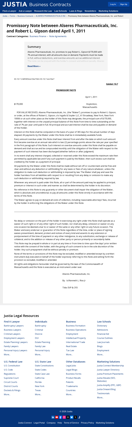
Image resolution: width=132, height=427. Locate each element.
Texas (38, 390)
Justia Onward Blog (106, 389)
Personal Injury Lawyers (15, 350)
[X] (75, 417)
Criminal (39, 329)
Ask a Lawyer (25, 11)
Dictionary (102, 325)
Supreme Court (11, 378)
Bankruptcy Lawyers (14, 325)
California (39, 378)
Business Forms (73, 373)
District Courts (11, 386)
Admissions (102, 329)
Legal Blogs (71, 369)
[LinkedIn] (53, 417)
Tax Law (70, 350)
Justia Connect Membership (110, 365)
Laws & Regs (75, 11)
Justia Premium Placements (110, 373)
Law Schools (60, 11)
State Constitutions (44, 365)
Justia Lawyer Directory (108, 369)
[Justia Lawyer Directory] (79, 417)
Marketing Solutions (108, 11)
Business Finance (38, 36)
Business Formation (75, 325)
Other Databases (75, 361)
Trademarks (72, 386)
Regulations (9, 373)
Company (51, 423)
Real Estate (71, 346)
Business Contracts (25, 16)
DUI (37, 338)
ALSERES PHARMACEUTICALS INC (51, 16)
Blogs (100, 346)
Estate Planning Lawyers (16, 342)
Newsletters (90, 11)
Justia (5, 16)
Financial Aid (103, 334)
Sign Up (123, 4)
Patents (69, 382)
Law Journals (103, 342)
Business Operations (76, 329)
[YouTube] (56, 417)
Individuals (41, 321)
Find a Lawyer (9, 11)
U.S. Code (8, 369)
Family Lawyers (11, 346)
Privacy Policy (87, 423)
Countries (71, 390)
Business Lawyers (12, 329)
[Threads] (67, 417)
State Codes (40, 369)
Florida (38, 382)
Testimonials (103, 393)
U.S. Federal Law (13, 361)
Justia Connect (25, 423)
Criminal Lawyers (12, 334)
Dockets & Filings (12, 390)
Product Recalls (73, 378)
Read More (33, 66)
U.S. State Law (43, 361)
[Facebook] (60, 417)
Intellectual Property (76, 338)
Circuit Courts (10, 382)
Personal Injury (42, 350)
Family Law (40, 346)
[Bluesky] (71, 417)
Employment (72, 334)
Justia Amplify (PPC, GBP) (109, 385)
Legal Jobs (71, 365)
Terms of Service (71, 423)
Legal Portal (39, 423)
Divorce (38, 334)
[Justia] (15, 4)
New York (39, 386)
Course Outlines (105, 338)
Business (71, 321)
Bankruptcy (40, 325)
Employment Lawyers (14, 338)
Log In (113, 4)
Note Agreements (58, 36)
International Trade (75, 342)
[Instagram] (64, 417)
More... (7, 354)
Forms (12, 16)
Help (59, 423)
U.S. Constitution (12, 365)
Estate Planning (42, 342)
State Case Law (42, 373)
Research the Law (43, 11)
